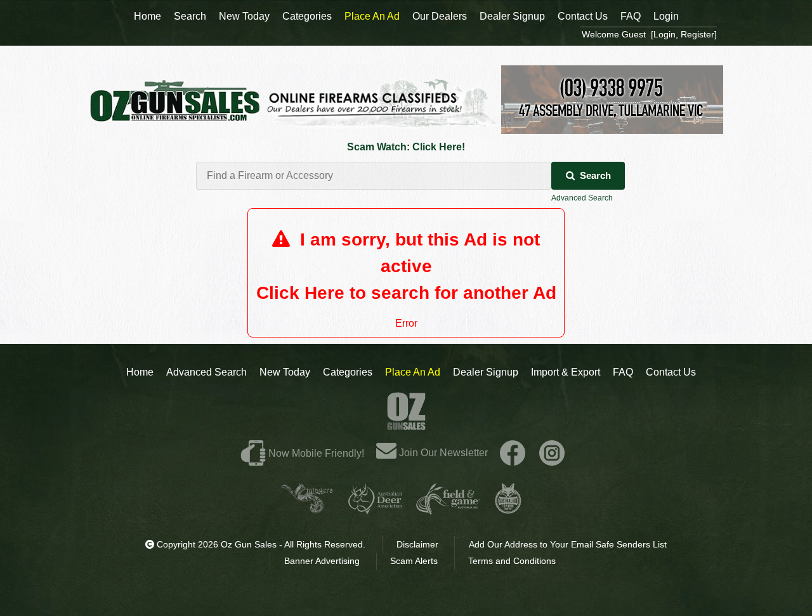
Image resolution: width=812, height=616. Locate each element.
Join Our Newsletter (442, 452)
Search (595, 175)
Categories (347, 372)
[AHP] (508, 509)
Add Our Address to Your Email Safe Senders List (568, 544)
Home (140, 372)
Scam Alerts (414, 561)
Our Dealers (439, 16)
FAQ (623, 372)
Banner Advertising (322, 561)
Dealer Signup (485, 372)
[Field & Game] (448, 509)
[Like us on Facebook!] (512, 452)
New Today (284, 372)
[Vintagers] (307, 509)
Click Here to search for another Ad (406, 293)
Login (666, 16)
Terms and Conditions (512, 561)
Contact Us (671, 372)
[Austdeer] (375, 509)
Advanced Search (582, 197)
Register (697, 34)
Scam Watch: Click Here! (406, 146)
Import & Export (565, 372)
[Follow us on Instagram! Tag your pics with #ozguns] (552, 452)
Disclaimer (417, 544)
